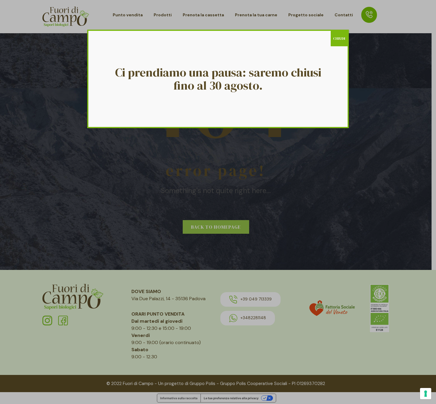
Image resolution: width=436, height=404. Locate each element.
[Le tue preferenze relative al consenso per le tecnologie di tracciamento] (425, 393)
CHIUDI (339, 38)
